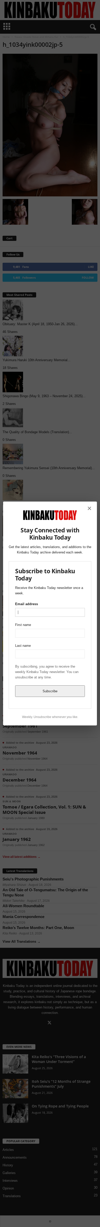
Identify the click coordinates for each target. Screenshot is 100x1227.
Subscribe (50, 691)
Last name (23, 646)
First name (23, 625)
